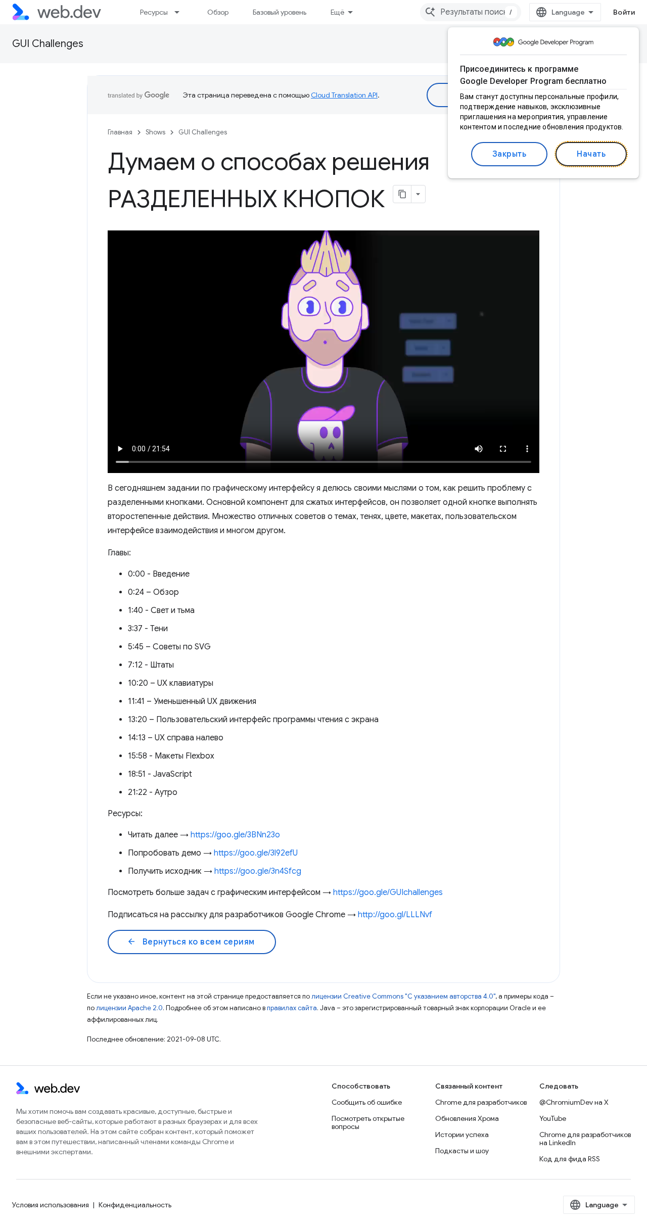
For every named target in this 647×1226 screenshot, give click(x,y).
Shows (155, 132)
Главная (120, 132)
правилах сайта (292, 1008)
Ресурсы (154, 12)
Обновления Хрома (467, 1118)
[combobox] (470, 12)
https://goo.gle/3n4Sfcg (257, 871)
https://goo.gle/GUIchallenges (388, 892)
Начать (591, 154)
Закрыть (509, 154)
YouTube (552, 1118)
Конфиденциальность (135, 1205)
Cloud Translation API (344, 95)
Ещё (337, 12)
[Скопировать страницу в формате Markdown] (402, 194)
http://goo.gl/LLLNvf (395, 915)
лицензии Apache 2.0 (129, 1008)
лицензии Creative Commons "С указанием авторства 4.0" (403, 996)
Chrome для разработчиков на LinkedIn (585, 1138)
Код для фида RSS (569, 1158)
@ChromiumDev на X (574, 1102)
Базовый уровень (279, 12)
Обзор (217, 12)
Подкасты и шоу (462, 1150)
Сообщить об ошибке (367, 1102)
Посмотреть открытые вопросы (368, 1122)
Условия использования (50, 1205)
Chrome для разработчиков (481, 1102)
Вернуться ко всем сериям (191, 942)
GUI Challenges (47, 43)
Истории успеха (462, 1134)
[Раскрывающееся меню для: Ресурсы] (181, 12)
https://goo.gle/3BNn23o (235, 835)
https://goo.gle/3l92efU (256, 853)
